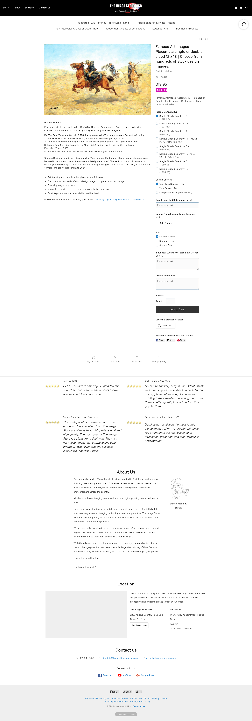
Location (29, 7)
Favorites (137, 361)
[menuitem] (201, 39)
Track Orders (115, 361)
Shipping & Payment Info (116, 701)
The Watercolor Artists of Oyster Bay (76, 28)
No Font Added (167, 236)
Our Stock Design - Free (171, 184)
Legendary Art (160, 28)
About (17, 7)
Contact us (44, 7)
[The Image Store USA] (126, 7)
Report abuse (139, 706)
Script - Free (166, 245)
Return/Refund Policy (140, 701)
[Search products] (243, 24)
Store (6, 7)
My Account (93, 361)
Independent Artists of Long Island (125, 28)
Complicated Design (175, 192)
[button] (166, 223)
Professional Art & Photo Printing (155, 22)
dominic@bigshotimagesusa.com (111, 199)
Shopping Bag (159, 361)
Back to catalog (164, 71)
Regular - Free (166, 241)
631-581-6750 (138, 199)
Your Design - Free (169, 188)
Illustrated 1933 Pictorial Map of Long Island (103, 22)
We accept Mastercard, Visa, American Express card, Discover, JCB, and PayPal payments (126, 698)
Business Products (187, 28)
